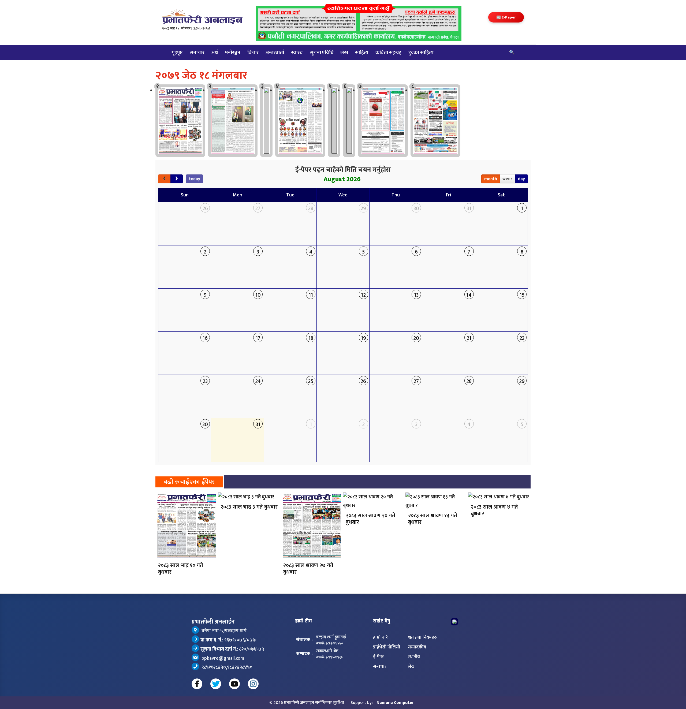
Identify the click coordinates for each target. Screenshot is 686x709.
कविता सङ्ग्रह (388, 52)
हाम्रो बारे (380, 637)
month (490, 178)
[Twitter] (215, 683)
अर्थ (214, 52)
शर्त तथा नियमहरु (422, 637)
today (194, 178)
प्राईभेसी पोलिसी (386, 647)
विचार (253, 52)
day (521, 178)
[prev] (164, 179)
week (507, 178)
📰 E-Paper (506, 17)
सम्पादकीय (417, 647)
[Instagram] (253, 683)
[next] (176, 179)
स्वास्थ (297, 52)
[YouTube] (234, 683)
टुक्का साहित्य (421, 52)
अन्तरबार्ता (275, 52)
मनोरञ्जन (232, 52)
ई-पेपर (378, 657)
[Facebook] (197, 683)
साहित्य (361, 52)
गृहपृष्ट (177, 52)
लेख (344, 52)
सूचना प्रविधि (321, 52)
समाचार (197, 52)
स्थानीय (414, 657)
